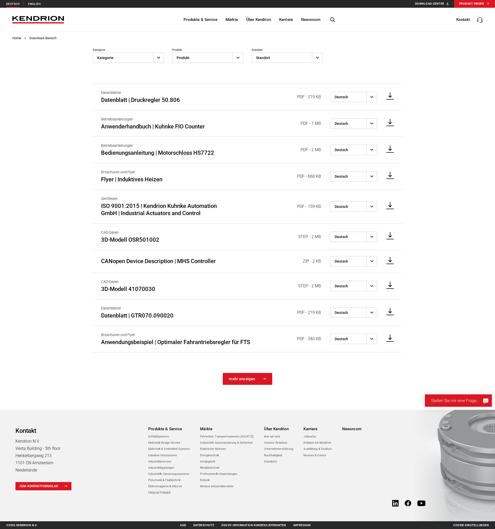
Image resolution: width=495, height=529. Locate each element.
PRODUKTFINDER (159, 492)
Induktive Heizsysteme (162, 455)
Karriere (310, 429)
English (34, 4)
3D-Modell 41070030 (128, 289)
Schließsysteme (158, 436)
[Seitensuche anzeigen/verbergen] (332, 20)
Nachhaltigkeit (273, 455)
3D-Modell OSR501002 (130, 240)
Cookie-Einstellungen (471, 525)
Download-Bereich (43, 38)
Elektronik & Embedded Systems (169, 449)
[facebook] (408, 504)
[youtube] (421, 504)
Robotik (205, 480)
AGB (183, 525)
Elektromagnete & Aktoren (165, 486)
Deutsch (13, 4)
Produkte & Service (165, 429)
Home (16, 38)
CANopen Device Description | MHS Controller (158, 261)
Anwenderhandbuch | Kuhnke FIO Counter (153, 126)
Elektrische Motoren (213, 449)
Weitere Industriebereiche (216, 486)
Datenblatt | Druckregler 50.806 (140, 100)
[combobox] (128, 58)
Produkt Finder (471, 3)
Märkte (206, 429)
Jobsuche (309, 436)
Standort (257, 50)
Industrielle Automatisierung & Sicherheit (226, 442)
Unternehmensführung (278, 449)
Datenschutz (203, 525)
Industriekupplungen (161, 467)
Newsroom (351, 429)
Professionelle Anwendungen (218, 474)
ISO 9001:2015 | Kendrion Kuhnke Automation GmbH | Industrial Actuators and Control (159, 210)
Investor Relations (275, 442)
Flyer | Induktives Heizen (131, 179)
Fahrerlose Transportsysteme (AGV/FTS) (227, 436)
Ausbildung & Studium (317, 449)
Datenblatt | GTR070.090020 (137, 315)
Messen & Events (314, 455)
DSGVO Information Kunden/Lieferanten (253, 525)
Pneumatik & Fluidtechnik (164, 480)
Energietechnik (209, 455)
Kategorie (99, 50)
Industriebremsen (159, 461)
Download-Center (429, 3)
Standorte (270, 461)
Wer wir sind (272, 436)
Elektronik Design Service (164, 442)
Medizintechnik (209, 467)
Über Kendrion (276, 429)
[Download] (388, 96)
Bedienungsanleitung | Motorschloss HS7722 (157, 153)
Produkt (177, 50)
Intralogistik (207, 461)
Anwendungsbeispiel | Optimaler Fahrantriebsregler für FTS (175, 342)
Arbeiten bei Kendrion (317, 442)
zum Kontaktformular (39, 486)
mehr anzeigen (242, 379)
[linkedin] (395, 504)
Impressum (302, 525)
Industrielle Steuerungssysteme (168, 474)
